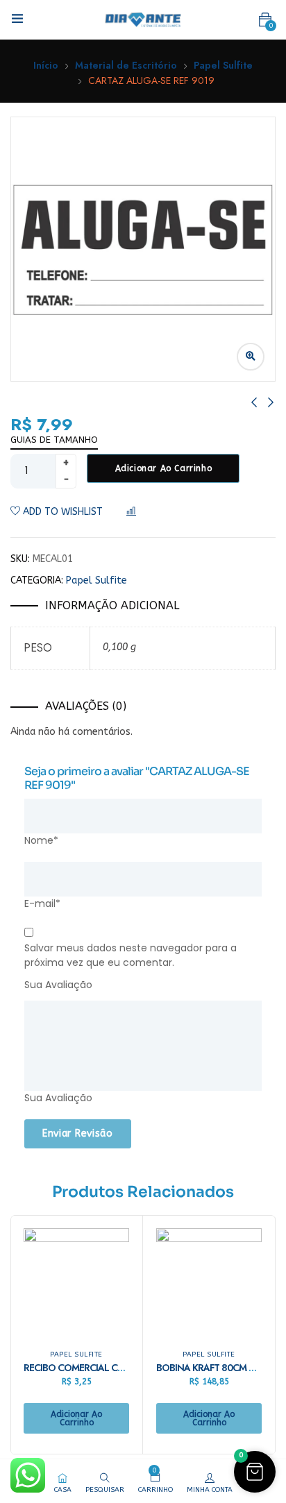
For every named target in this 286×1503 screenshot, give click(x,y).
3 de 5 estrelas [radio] (150, 985)
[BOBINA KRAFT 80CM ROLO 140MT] (209, 1281)
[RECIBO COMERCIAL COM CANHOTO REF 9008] (76, 1281)
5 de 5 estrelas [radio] (192, 985)
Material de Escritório (126, 65)
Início (45, 65)
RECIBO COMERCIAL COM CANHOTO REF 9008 (123, 1368)
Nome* (41, 840)
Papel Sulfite (223, 65)
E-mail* (42, 903)
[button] (265, 20)
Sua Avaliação (58, 985)
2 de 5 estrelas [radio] (129, 985)
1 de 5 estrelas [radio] (109, 985)
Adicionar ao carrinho (163, 468)
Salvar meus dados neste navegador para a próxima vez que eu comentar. (130, 955)
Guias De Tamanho (54, 439)
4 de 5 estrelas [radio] (171, 985)
